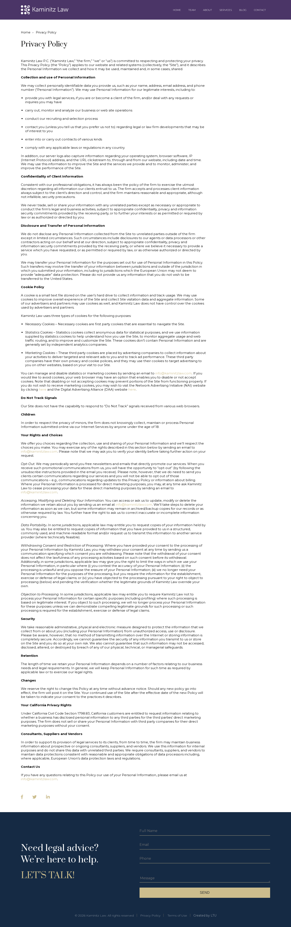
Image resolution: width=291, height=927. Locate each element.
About (207, 10)
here (42, 389)
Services (225, 10)
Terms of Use (177, 915)
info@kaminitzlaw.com (173, 373)
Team (192, 10)
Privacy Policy (46, 32)
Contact (260, 10)
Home (177, 10)
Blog (242, 10)
